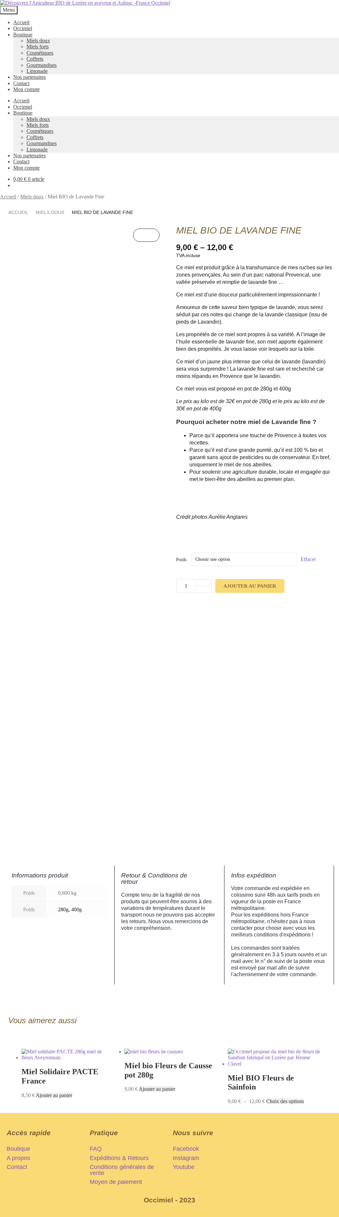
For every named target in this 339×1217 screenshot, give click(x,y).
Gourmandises (41, 65)
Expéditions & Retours (119, 1158)
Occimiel (22, 28)
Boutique (22, 34)
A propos (18, 1158)
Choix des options (285, 1101)
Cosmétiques (39, 53)
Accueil (21, 22)
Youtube (183, 1167)
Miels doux (38, 40)
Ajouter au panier (249, 586)
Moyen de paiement (116, 1182)
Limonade (37, 71)
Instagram (186, 1158)
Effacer (308, 559)
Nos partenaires (29, 77)
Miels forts (37, 46)
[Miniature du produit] (146, 235)
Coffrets (34, 59)
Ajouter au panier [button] (54, 1095)
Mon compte (26, 89)
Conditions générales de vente (122, 1170)
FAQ (96, 1148)
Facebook (186, 1148)
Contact (21, 83)
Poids (181, 559)
